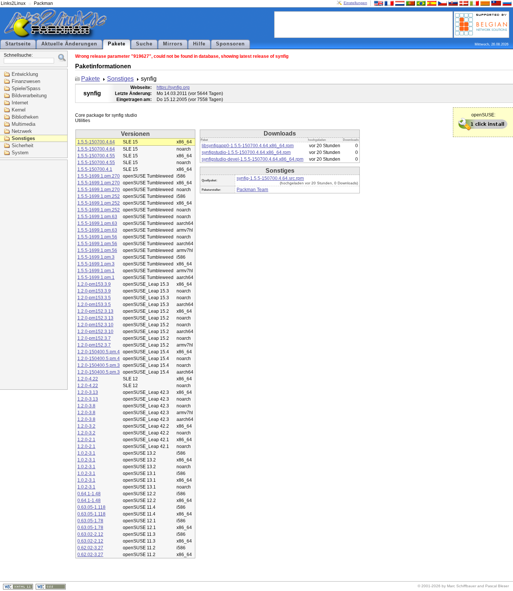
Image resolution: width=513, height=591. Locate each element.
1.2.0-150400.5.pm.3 (98, 365)
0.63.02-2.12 (90, 534)
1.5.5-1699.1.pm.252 (98, 196)
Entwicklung (25, 74)
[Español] (430, 3)
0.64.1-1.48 (89, 493)
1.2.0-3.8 (86, 406)
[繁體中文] (495, 3)
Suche (144, 44)
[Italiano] (473, 3)
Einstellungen (355, 3)
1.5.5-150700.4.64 (96, 142)
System (20, 152)
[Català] (484, 3)
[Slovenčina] (452, 3)
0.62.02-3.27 (90, 547)
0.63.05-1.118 (91, 507)
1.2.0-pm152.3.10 (95, 324)
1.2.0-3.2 (86, 426)
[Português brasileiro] (420, 3)
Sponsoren (230, 44)
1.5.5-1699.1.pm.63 (97, 216)
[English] (378, 3)
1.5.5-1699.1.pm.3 (96, 257)
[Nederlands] (399, 3)
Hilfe (199, 44)
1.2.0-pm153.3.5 (94, 297)
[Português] (409, 3)
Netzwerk (22, 131)
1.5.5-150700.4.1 (94, 169)
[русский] (506, 3)
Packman (43, 3)
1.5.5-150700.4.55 (96, 155)
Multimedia (23, 124)
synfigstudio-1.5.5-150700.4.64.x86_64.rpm (246, 152)
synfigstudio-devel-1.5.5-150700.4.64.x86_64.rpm (252, 159)
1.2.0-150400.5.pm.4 (98, 351)
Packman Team (252, 189)
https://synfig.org (173, 87)
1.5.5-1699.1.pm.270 (98, 176)
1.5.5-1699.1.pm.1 (96, 270)
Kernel (19, 110)
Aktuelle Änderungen (69, 44)
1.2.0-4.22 (87, 378)
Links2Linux (13, 3)
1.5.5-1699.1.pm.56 (97, 237)
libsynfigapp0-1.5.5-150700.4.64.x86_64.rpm (248, 145)
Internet (20, 103)
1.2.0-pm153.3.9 (94, 284)
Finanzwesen (26, 81)
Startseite (18, 44)
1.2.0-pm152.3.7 (94, 338)
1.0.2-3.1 (86, 453)
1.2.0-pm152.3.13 (95, 311)
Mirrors (173, 44)
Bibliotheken (25, 117)
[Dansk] (463, 3)
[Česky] (441, 3)
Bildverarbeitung (29, 95)
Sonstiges (23, 138)
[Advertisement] (363, 24)
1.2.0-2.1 (86, 439)
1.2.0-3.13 (87, 392)
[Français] (388, 3)
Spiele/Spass (26, 88)
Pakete (116, 44)
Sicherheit (22, 145)
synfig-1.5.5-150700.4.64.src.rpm (270, 178)
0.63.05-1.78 (90, 520)
